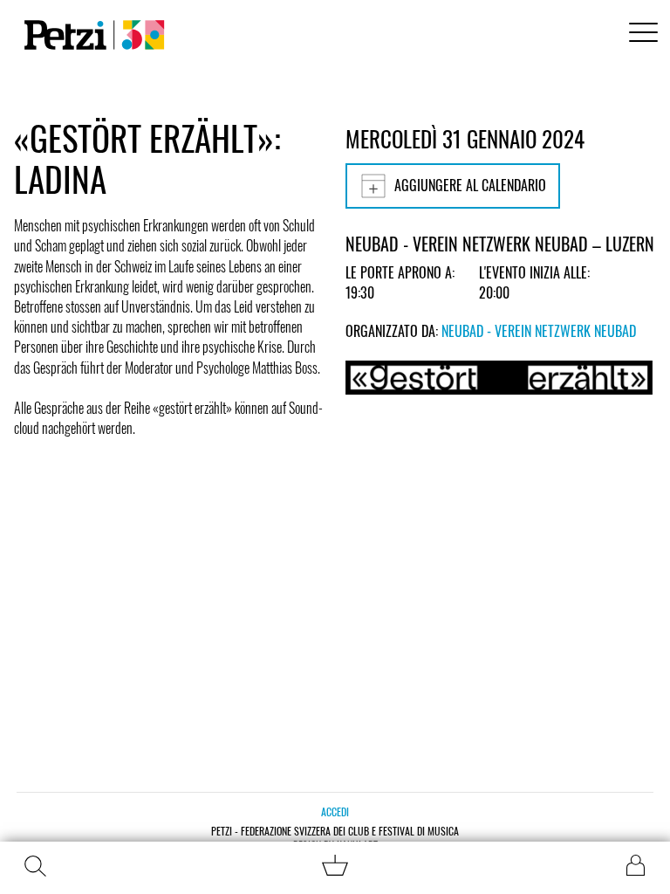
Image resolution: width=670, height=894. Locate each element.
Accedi (335, 811)
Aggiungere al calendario (470, 185)
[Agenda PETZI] (90, 35)
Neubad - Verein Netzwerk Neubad (538, 330)
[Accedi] (635, 865)
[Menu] (640, 34)
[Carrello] (335, 869)
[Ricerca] (35, 866)
